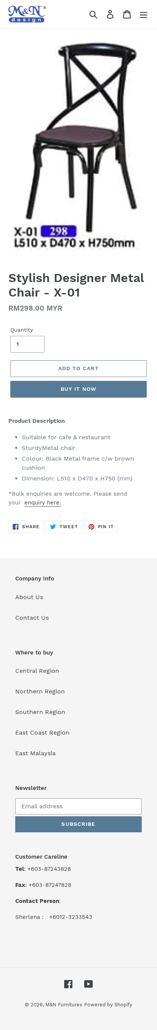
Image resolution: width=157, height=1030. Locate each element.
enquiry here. (42, 502)
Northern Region (40, 691)
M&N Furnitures (63, 1004)
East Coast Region (42, 732)
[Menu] (143, 14)
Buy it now (78, 389)
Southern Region (40, 712)
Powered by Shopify (108, 1004)
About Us (29, 597)
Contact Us (32, 617)
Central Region (37, 670)
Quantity (21, 330)
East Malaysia (35, 753)
